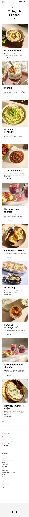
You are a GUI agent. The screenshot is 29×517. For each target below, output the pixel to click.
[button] (20, 1)
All (14, 18)
